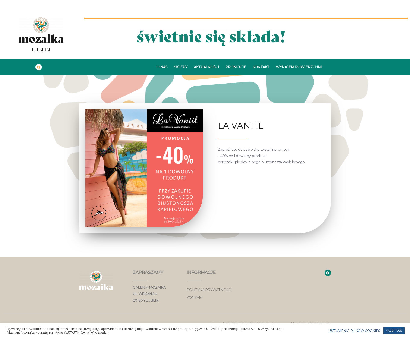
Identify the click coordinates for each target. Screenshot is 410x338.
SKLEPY (180, 67)
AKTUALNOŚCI (206, 67)
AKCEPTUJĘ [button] (394, 330)
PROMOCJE (236, 67)
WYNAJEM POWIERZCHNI (299, 67)
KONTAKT (261, 67)
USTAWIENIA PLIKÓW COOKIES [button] (354, 331)
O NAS (162, 67)
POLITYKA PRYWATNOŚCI (209, 290)
